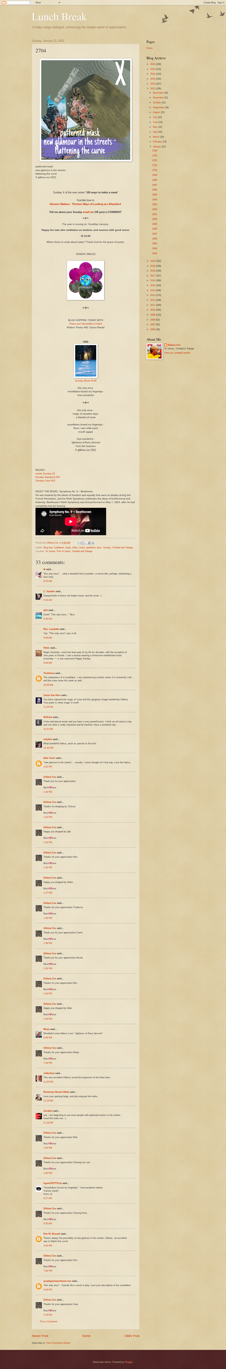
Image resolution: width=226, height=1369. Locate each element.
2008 (153, 319)
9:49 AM (47, 663)
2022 (153, 83)
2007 (153, 324)
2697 (154, 185)
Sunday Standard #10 (47, 477)
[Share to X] (86, 543)
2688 (154, 228)
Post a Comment (48, 1321)
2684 (154, 248)
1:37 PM (47, 892)
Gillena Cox (49, 777)
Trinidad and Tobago (122, 547)
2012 (153, 300)
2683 (154, 253)
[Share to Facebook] (89, 543)
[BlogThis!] (83, 543)
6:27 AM (47, 1198)
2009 (153, 314)
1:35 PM (47, 817)
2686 (154, 238)
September (159, 107)
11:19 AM (48, 1122)
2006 (153, 329)
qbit (45, 610)
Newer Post (40, 1336)
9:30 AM (47, 618)
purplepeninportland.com (57, 1281)
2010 (153, 309)
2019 (153, 266)
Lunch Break (59, 16)
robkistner (49, 1073)
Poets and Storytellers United (85, 323)
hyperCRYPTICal (52, 1183)
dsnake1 (47, 1111)
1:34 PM (47, 792)
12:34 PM (48, 748)
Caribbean (59, 547)
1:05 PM (47, 1147)
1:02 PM (47, 766)
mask (82, 547)
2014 (153, 290)
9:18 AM (47, 600)
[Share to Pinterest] (93, 543)
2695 (154, 194)
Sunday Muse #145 (86, 380)
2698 (154, 180)
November (158, 97)
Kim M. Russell (51, 1233)
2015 (153, 285)
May (155, 127)
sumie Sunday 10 (45, 473)
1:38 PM (47, 918)
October (157, 102)
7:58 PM (47, 1270)
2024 (153, 74)
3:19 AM (47, 1314)
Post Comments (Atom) (58, 1343)
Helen (46, 647)
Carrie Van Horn (52, 695)
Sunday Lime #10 (45, 480)
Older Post (131, 1336)
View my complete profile (177, 352)
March (156, 136)
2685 (154, 243)
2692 (154, 209)
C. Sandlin (49, 591)
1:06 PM (47, 1173)
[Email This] (79, 543)
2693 (154, 204)
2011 (153, 305)
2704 (154, 150)
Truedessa (49, 673)
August (157, 112)
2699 (154, 175)
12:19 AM (48, 1100)
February (158, 141)
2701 (154, 165)
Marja (46, 1029)
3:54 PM (47, 1245)
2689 (154, 224)
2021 (153, 88)
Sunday (107, 547)
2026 (153, 64)
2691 (154, 214)
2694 (154, 199)
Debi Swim (49, 758)
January (157, 146)
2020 (153, 261)
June (156, 122)
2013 (153, 295)
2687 (154, 233)
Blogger (129, 1362)
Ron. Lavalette (51, 629)
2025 (153, 69)
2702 (154, 160)
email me (88, 212)
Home (86, 1336)
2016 (153, 280)
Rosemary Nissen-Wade (56, 1092)
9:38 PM (47, 1289)
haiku (75, 547)
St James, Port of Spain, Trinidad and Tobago (69, 551)
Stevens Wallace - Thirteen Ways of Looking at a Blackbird (85, 204)
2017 (153, 275)
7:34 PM (47, 1063)
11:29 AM (48, 707)
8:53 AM (47, 581)
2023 (153, 78)
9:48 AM (47, 637)
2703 (154, 155)
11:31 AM (48, 729)
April (155, 132)
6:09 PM (47, 1037)
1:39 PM (47, 968)
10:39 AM (48, 685)
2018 (153, 270)
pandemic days (94, 547)
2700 (154, 170)
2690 (154, 219)
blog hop (48, 547)
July (155, 117)
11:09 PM (48, 1082)
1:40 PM (47, 993)
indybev (47, 739)
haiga (68, 547)
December (158, 92)
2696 (154, 189)
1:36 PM (47, 867)
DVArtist (47, 717)
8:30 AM (47, 1223)
